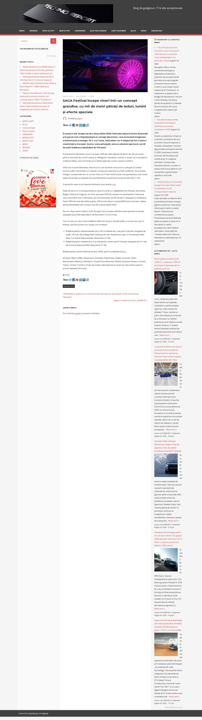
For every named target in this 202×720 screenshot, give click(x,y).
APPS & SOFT (48, 31)
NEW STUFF (64, 31)
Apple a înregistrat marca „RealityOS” (130, 300)
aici (114, 184)
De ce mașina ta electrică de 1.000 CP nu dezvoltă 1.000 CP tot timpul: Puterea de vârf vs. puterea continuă (167, 264)
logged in (78, 313)
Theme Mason (179, 707)
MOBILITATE (28, 137)
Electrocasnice (98, 31)
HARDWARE (80, 31)
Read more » (164, 335)
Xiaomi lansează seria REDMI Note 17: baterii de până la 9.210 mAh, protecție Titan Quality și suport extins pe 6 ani (38, 70)
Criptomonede (118, 31)
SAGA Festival (69, 286)
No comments (81, 96)
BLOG (133, 31)
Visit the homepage (51, 56)
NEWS (22, 31)
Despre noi (156, 31)
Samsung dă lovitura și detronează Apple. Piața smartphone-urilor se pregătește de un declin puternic (36, 106)
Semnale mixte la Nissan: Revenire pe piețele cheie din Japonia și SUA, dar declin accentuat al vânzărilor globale (167, 446)
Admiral (45, 713)
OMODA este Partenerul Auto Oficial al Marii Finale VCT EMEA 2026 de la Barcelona (38, 86)
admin (79, 118)
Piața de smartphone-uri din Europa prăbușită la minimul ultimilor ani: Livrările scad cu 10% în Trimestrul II (37, 96)
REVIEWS (34, 31)
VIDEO (143, 31)
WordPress (33, 713)
